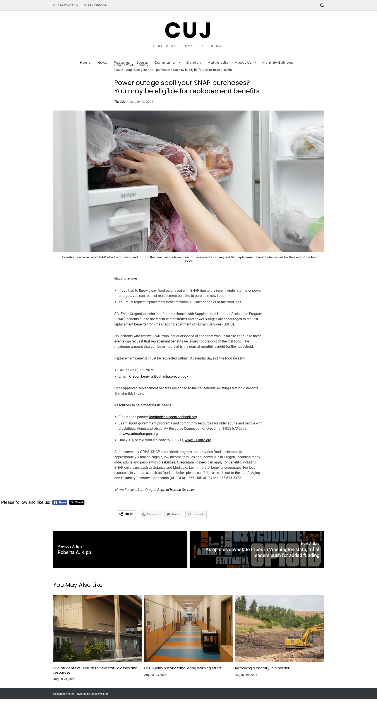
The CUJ (120, 101)
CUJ (189, 30)
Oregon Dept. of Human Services (170, 490)
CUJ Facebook (95, 5)
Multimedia (217, 62)
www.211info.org (198, 440)
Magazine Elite (99, 693)
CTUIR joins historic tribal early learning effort (183, 668)
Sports (142, 62)
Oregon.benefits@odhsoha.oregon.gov (158, 376)
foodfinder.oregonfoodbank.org (173, 417)
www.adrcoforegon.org (140, 434)
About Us (243, 62)
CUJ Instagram (66, 5)
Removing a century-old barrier (262, 668)
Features (122, 62)
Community (165, 62)
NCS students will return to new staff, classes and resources (95, 670)
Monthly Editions (277, 62)
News (102, 62)
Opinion (193, 62)
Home (85, 62)
